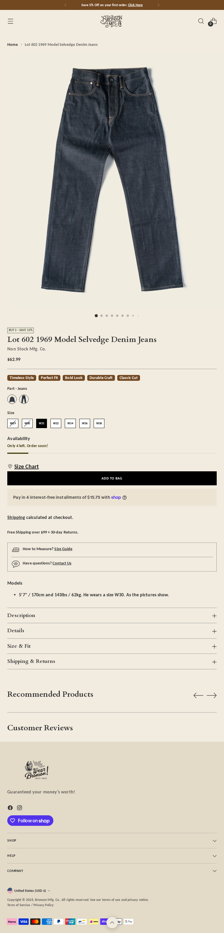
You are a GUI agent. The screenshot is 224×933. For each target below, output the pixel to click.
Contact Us (61, 563)
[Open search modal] (201, 21)
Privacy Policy (44, 905)
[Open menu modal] (10, 21)
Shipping (16, 517)
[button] (23, 466)
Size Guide (63, 548)
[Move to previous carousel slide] (198, 696)
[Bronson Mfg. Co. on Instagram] (20, 809)
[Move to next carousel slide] (212, 695)
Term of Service (18, 905)
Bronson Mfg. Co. (47, 899)
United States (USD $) (30, 890)
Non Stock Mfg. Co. (26, 349)
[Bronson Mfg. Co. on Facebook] (10, 809)
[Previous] (65, 5)
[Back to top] (112, 922)
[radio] (12, 399)
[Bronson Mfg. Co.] (112, 21)
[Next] (158, 5)
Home (12, 44)
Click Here (135, 5)
